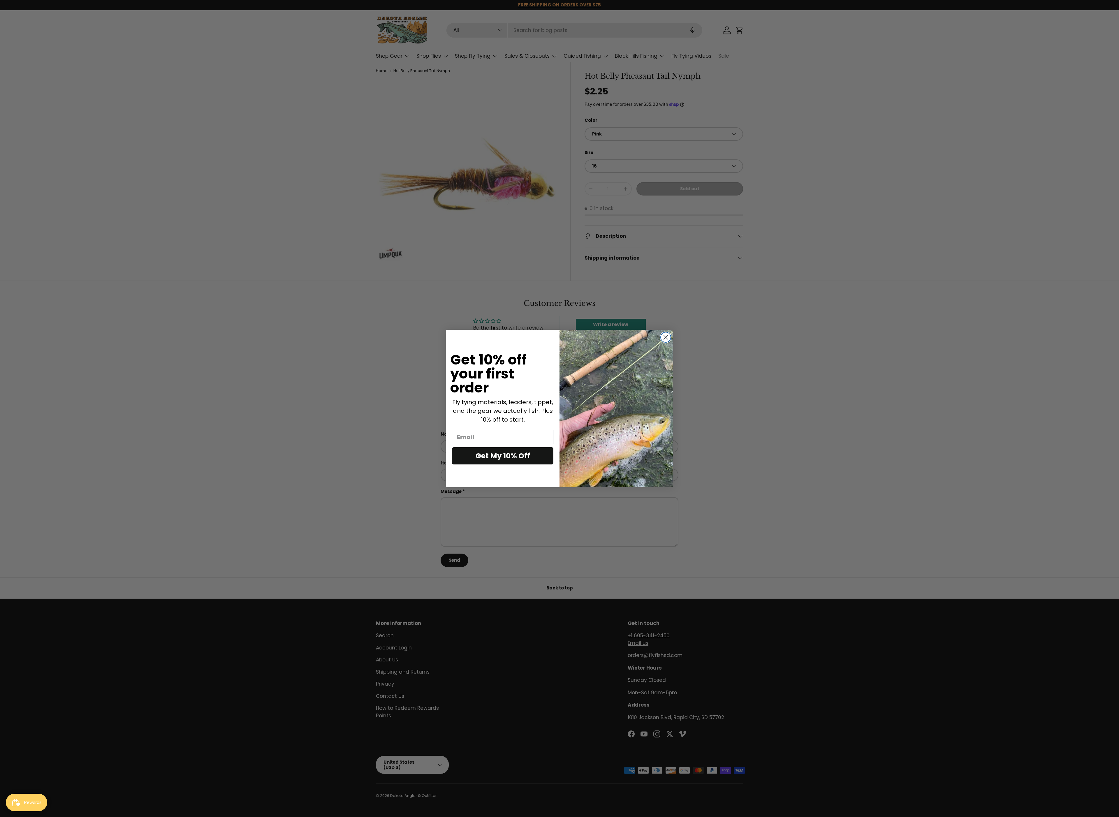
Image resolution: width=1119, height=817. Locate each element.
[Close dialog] (666, 337)
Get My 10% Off (503, 456)
